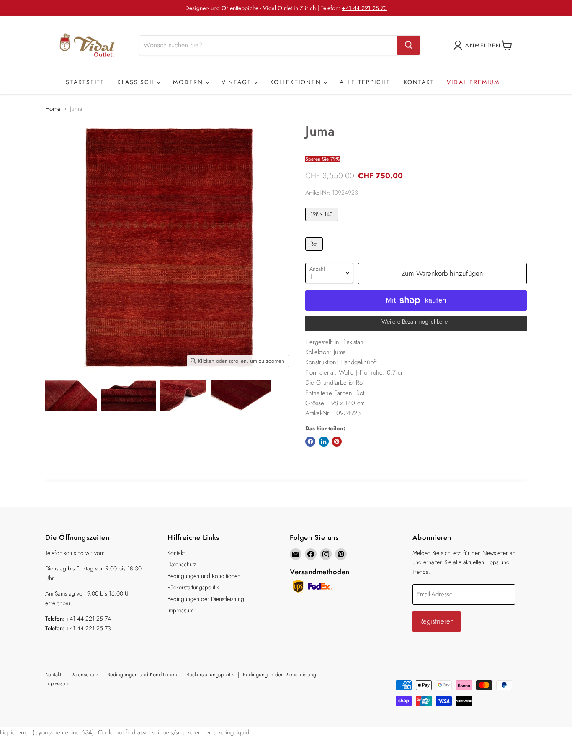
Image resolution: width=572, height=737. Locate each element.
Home (53, 109)
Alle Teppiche (365, 82)
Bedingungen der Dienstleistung (205, 599)
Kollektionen (297, 82)
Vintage (238, 82)
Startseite (85, 82)
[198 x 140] (322, 223)
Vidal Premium (473, 82)
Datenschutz (181, 564)
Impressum (180, 610)
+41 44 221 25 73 (364, 8)
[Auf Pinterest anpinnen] (337, 442)
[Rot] (315, 252)
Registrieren (436, 621)
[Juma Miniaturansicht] (71, 395)
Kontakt (419, 82)
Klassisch (137, 82)
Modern (189, 82)
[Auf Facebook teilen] (310, 442)
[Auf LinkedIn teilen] (324, 442)
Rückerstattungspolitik (193, 587)
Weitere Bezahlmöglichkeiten (416, 321)
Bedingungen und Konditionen (203, 576)
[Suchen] (408, 45)
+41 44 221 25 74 (88, 618)
